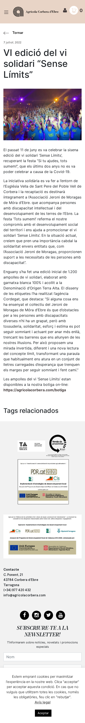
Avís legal (43, 702)
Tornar (17, 33)
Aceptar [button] (43, 713)
